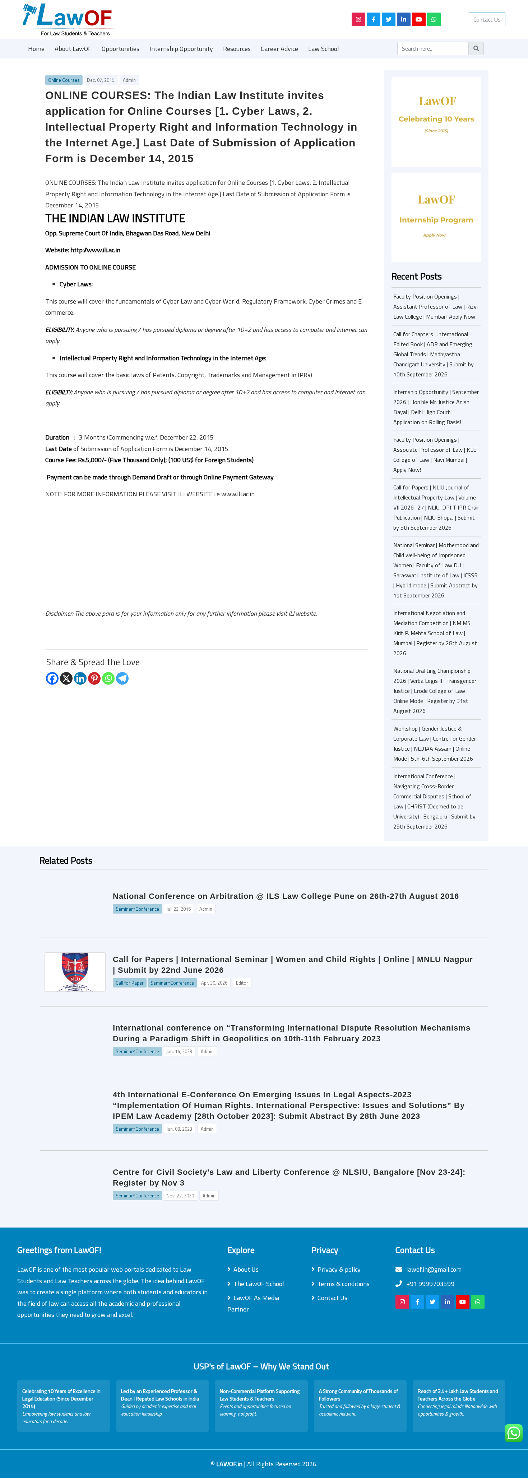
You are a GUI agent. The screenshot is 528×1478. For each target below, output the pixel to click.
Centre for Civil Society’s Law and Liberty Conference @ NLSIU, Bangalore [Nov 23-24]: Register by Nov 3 (289, 1177)
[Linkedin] (80, 678)
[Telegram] (122, 678)
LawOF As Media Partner (253, 1303)
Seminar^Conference (137, 908)
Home (36, 48)
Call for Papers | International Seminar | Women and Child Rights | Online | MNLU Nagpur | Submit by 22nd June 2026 (293, 965)
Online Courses (64, 80)
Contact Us (487, 19)
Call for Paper (130, 982)
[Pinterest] (94, 678)
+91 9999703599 (429, 1284)
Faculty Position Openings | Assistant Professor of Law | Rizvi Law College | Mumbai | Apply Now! (435, 306)
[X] (66, 678)
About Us (246, 1269)
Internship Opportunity (181, 48)
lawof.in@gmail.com (433, 1269)
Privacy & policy (339, 1269)
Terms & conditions (344, 1284)
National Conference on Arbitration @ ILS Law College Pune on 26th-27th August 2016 (286, 896)
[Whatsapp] (108, 678)
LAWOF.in (230, 1464)
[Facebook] (52, 678)
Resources (237, 48)
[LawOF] (179, 19)
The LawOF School (258, 1284)
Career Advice (279, 48)
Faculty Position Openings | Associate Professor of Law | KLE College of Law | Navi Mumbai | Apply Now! (434, 454)
